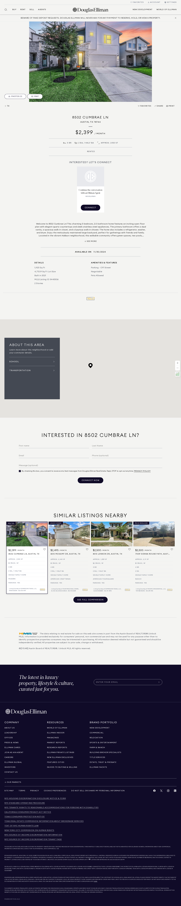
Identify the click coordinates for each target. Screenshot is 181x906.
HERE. (95, 881)
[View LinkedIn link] (175, 791)
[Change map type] (177, 374)
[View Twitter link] (161, 791)
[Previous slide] (52, 534)
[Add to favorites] (44, 549)
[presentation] (90, 62)
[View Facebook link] (154, 791)
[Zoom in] (177, 363)
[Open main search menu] (6, 10)
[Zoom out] (177, 368)
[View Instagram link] (168, 791)
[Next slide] (87, 534)
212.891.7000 (36, 855)
